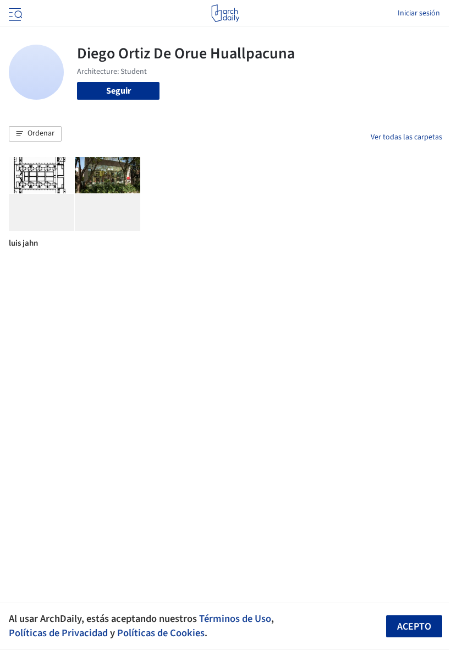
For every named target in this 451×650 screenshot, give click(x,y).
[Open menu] (14, 13)
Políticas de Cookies (161, 633)
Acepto (414, 626)
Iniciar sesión (419, 13)
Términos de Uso (235, 618)
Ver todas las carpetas (406, 137)
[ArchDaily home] (225, 13)
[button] (35, 134)
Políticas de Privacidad (58, 633)
